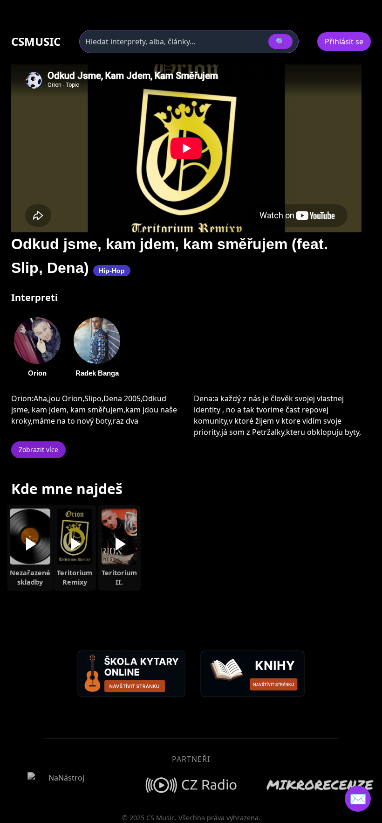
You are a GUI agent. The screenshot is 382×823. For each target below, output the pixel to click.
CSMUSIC (36, 41)
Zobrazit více (38, 449)
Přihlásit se (344, 41)
